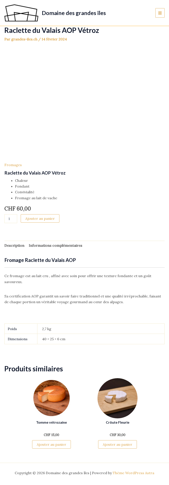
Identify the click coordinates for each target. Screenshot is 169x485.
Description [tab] (14, 245)
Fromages (13, 165)
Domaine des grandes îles (74, 12)
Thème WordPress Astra (133, 473)
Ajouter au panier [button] (51, 444)
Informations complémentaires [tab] (55, 245)
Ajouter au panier (40, 218)
